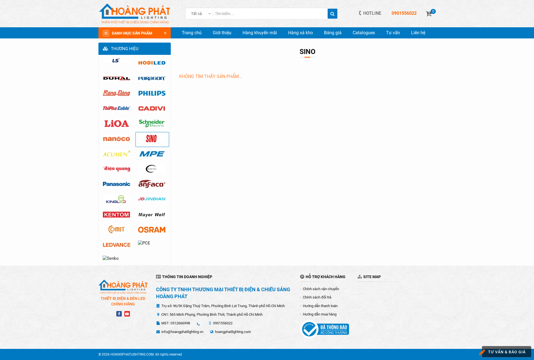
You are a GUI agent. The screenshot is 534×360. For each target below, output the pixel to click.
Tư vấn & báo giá (507, 352)
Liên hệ (418, 32)
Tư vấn (393, 32)
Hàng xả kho (300, 32)
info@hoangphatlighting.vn (182, 332)
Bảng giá (333, 32)
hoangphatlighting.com (233, 332)
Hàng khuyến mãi (260, 32)
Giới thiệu (222, 32)
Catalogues (364, 32)
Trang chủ (192, 32)
